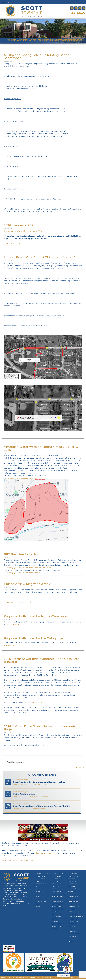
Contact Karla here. (12, 244)
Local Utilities (73, 894)
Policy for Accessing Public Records (74, 906)
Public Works (41, 901)
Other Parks (73, 901)
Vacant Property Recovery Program (74, 936)
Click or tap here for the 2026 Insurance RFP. (23, 231)
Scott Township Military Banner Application (20, 861)
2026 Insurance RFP (18, 225)
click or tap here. (13, 624)
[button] (3, 2)
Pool (70, 911)
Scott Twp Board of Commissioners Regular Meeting (39, 782)
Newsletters (73, 896)
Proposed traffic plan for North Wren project (37, 616)
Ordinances (72, 899)
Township (73, 873)
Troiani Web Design (77, 977)
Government (59, 873)
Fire (37, 886)
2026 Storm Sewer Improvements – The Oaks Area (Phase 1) (41, 660)
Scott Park (72, 924)
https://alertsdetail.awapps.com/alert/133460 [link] (22, 478)
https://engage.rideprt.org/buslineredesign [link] (22, 573)
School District (74, 921)
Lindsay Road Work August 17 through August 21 (40, 257)
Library (38, 889)
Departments (43, 873)
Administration (41, 876)
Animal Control (42, 879)
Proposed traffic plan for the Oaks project (35, 638)
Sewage (38, 904)
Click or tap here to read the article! (19, 602)
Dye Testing (72, 884)
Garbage (71, 886)
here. (42, 745)
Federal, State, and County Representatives (58, 899)
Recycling (72, 914)
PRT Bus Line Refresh (20, 554)
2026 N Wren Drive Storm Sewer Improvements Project (40, 728)
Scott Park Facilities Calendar (72, 929)
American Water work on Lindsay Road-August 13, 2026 (41, 448)
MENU (8, 2)
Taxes (38, 906)
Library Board (57, 904)
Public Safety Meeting (24, 794)
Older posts (78, 767)
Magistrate (40, 891)
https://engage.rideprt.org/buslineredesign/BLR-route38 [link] (27, 568)
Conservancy (73, 881)
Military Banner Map (42, 853)
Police (38, 899)
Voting (71, 941)
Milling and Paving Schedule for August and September (36, 56)
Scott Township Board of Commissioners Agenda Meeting (41, 806)
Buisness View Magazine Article (27, 584)
